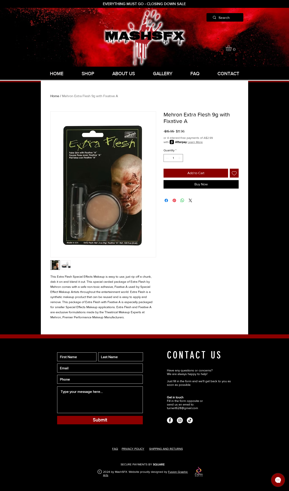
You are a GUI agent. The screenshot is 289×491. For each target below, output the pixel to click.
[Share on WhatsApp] (182, 200)
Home (54, 96)
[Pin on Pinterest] (174, 200)
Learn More (195, 142)
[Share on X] (190, 200)
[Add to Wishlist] (234, 173)
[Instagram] (180, 420)
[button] (232, 48)
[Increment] (179, 158)
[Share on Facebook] (166, 200)
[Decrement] (166, 158)
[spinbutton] (173, 158)
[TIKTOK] (190, 420)
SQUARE (159, 464)
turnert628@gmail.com (182, 408)
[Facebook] (170, 420)
